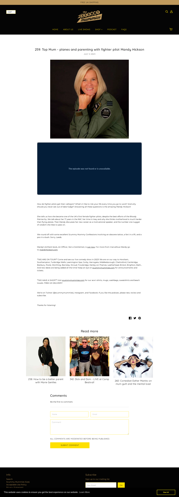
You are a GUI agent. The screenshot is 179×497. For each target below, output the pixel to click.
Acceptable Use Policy (16, 484)
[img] (166, 11)
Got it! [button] (166, 492)
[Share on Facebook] (130, 318)
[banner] (89, 16)
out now (91, 247)
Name (55, 414)
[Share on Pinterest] (139, 318)
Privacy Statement (14, 487)
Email (96, 414)
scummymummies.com (103, 268)
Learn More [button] (84, 492)
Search (9, 479)
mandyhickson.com (49, 250)
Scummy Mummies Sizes (18, 482)
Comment (57, 422)
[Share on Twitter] (134, 318)
